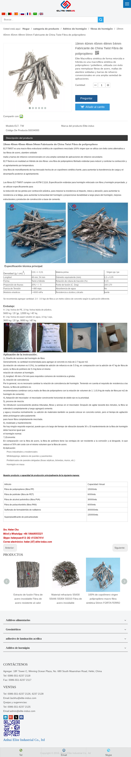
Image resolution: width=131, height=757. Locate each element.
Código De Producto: (17, 130)
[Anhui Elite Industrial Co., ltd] (65, 6)
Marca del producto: (72, 125)
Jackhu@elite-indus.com (23, 698)
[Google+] (11, 717)
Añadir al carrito (95, 106)
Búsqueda (101, 19)
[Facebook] (21, 717)
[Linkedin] (5, 717)
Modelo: (10, 125)
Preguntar (86, 98)
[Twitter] (16, 717)
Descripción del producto (19, 138)
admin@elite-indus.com (22, 711)
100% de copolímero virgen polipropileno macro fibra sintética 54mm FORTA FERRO (103, 598)
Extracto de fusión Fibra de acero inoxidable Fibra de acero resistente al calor (28, 598)
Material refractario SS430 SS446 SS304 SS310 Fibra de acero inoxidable (65, 598)
